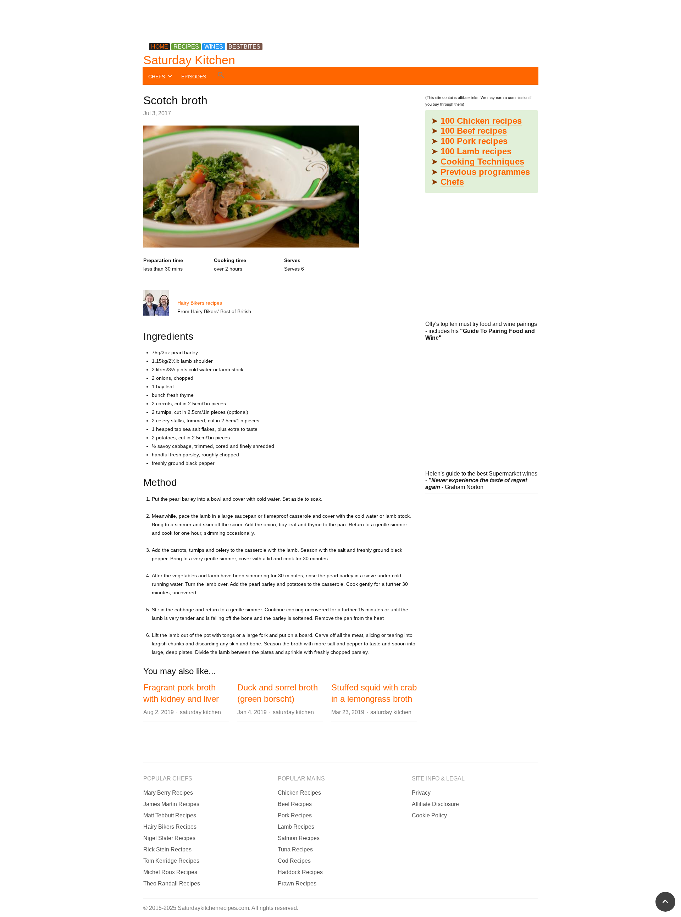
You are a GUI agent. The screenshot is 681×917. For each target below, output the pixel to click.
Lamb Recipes (296, 827)
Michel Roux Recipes (170, 872)
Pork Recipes (295, 815)
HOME (159, 47)
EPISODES (193, 76)
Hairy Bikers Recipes (169, 827)
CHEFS (156, 76)
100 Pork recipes (474, 141)
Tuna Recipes (295, 849)
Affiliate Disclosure (435, 804)
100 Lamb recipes (476, 151)
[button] (221, 76)
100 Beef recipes (474, 130)
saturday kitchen (200, 712)
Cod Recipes (294, 861)
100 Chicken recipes (481, 121)
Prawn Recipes (297, 883)
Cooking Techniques (482, 161)
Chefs (452, 182)
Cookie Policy (429, 815)
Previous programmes (485, 172)
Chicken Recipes (299, 793)
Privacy (421, 793)
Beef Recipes (295, 804)
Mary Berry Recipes (168, 793)
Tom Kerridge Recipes (171, 861)
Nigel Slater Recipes (169, 838)
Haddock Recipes (300, 872)
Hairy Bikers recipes (199, 303)
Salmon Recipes (299, 838)
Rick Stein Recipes (167, 849)
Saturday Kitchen (189, 60)
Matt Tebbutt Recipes (169, 815)
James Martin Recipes (171, 804)
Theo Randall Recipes (171, 883)
